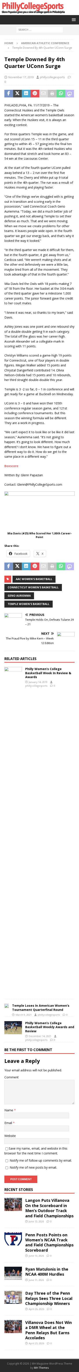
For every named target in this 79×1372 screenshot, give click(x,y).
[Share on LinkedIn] (26, 94)
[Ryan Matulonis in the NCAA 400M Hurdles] (13, 1273)
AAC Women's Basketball (34, 579)
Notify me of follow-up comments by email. (41, 1160)
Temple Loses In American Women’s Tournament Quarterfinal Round (40, 1007)
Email (8, 1123)
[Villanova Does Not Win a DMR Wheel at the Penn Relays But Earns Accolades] (13, 1326)
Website (10, 1136)
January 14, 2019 (38, 682)
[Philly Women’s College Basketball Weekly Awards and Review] (13, 1027)
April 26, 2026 (36, 1309)
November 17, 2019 (21, 77)
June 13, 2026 (36, 1221)
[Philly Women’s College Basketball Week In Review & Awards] (13, 831)
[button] (73, 19)
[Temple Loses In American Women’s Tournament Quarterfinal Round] (6, 1006)
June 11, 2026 (36, 1280)
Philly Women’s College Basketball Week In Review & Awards (48, 673)
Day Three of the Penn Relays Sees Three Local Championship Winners (48, 1298)
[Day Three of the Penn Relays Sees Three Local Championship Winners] (13, 1297)
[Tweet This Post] (17, 94)
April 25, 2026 (36, 1343)
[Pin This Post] (35, 94)
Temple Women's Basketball (28, 604)
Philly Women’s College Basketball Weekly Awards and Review (49, 1027)
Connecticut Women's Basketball (33, 587)
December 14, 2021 (40, 1036)
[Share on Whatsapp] (61, 94)
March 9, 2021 (24, 1014)
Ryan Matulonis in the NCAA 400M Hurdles (46, 1271)
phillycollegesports (52, 77)
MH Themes (41, 1368)
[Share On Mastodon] (69, 94)
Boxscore (11, 466)
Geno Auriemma (19, 596)
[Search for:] (39, 29)
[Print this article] (52, 94)
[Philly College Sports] (33, 12)
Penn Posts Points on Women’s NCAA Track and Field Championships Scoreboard (49, 1242)
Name (9, 1110)
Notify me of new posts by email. (33, 1167)
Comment (11, 1077)
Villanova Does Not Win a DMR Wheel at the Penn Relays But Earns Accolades (48, 1330)
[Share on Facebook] (8, 94)
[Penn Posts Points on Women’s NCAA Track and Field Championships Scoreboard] (13, 1239)
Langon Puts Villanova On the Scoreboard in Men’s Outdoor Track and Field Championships (49, 1208)
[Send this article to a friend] (43, 94)
